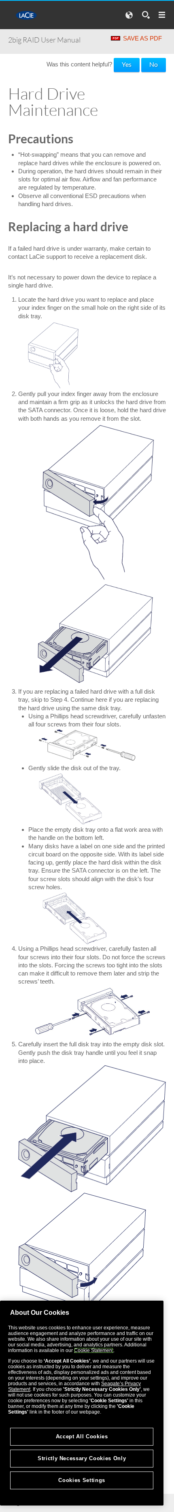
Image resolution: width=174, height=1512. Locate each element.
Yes (127, 64)
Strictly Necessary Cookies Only (82, 1458)
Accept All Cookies (82, 1436)
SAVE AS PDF (142, 38)
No (153, 64)
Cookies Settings (81, 1480)
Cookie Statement (93, 1350)
